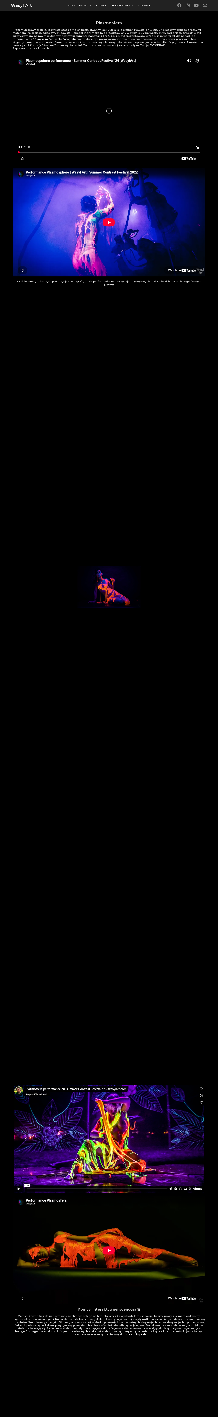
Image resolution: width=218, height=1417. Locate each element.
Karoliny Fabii (137, 1334)
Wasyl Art (21, 5)
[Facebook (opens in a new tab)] (179, 5)
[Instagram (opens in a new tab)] (187, 5)
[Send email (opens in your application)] (204, 5)
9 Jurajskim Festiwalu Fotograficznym (58, 39)
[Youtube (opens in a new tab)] (196, 5)
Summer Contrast (88, 36)
